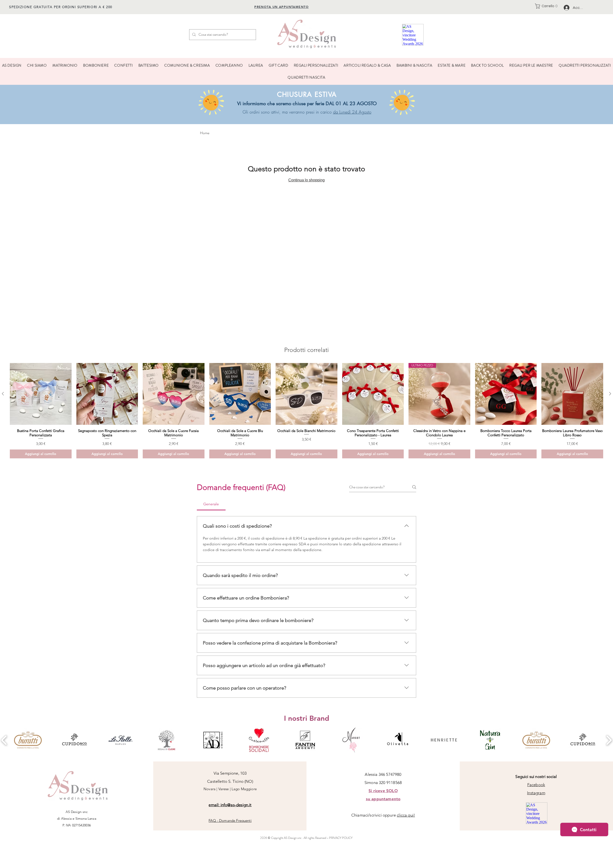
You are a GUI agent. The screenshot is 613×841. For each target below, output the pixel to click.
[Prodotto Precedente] (3, 394)
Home (204, 133)
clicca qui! (406, 815)
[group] (306, 411)
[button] (547, 6)
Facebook (536, 784)
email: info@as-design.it (230, 804)
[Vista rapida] (41, 394)
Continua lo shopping (306, 180)
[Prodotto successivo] (610, 394)
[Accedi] (566, 7)
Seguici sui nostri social (536, 776)
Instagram (536, 792)
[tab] (211, 504)
